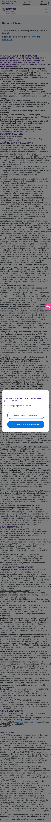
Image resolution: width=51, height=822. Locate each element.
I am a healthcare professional (26, 424)
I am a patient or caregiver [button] (25, 415)
